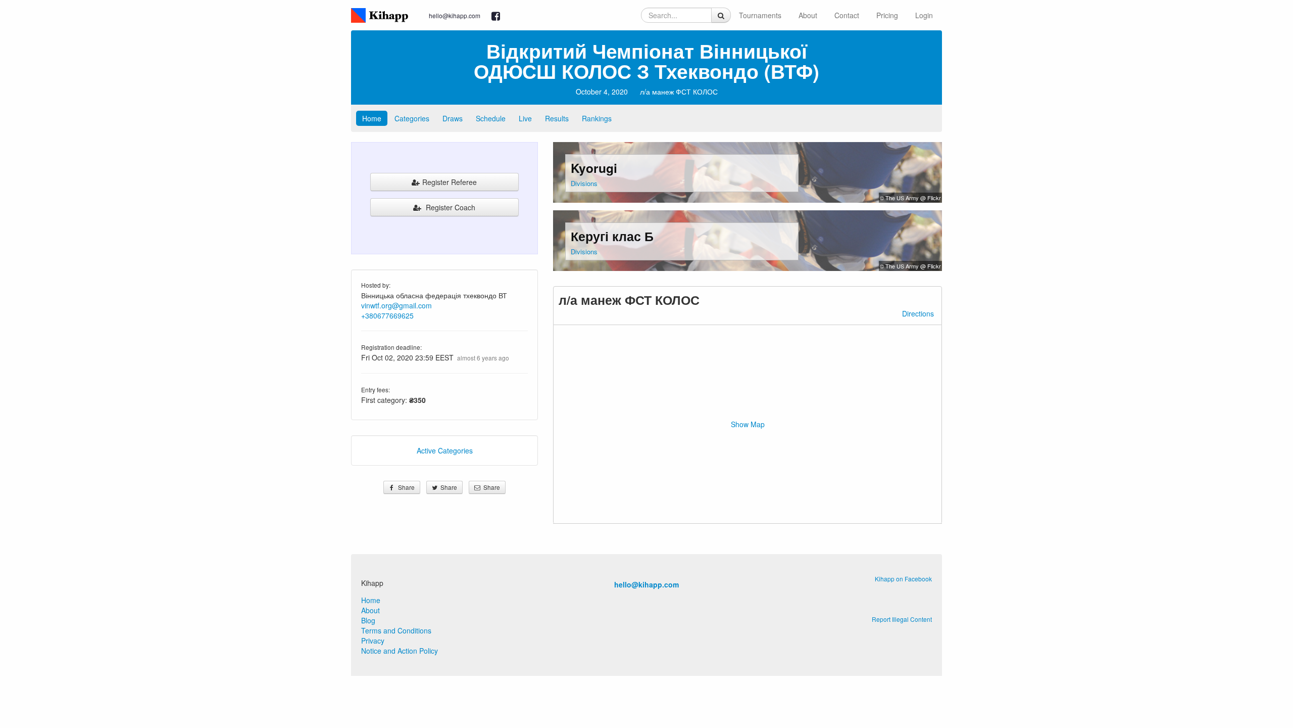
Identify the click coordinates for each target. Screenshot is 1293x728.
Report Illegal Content (902, 619)
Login (924, 15)
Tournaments (760, 15)
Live (525, 118)
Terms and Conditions (396, 630)
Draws (452, 118)
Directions (918, 313)
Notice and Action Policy (399, 651)
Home (371, 118)
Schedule (491, 118)
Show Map (748, 424)
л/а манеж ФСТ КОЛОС (679, 91)
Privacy (372, 640)
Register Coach (449, 207)
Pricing (887, 15)
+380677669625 (387, 315)
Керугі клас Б (612, 236)
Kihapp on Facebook (903, 578)
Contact (846, 15)
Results (557, 118)
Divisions (584, 183)
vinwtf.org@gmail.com (396, 305)
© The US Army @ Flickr (910, 198)
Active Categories (445, 450)
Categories (411, 118)
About (808, 15)
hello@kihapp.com (454, 15)
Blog (368, 620)
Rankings (597, 118)
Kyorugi (594, 168)
